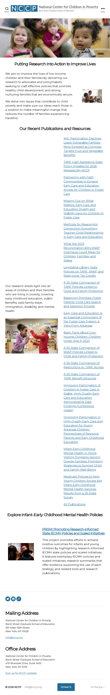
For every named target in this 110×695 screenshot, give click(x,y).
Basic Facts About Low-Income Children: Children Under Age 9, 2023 (82, 336)
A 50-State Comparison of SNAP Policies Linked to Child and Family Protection (83, 352)
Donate (66, 687)
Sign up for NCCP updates (21, 673)
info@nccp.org (14, 637)
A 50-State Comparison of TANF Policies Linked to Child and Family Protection (83, 286)
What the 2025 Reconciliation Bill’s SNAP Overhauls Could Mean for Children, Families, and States (82, 252)
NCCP (17, 687)
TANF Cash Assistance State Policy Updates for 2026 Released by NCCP (83, 166)
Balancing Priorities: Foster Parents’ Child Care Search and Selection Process (82, 302)
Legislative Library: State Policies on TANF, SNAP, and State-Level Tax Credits (84, 271)
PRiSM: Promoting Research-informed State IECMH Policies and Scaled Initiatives (73, 531)
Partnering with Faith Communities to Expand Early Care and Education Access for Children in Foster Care (84, 185)
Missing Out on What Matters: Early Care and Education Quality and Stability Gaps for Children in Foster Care (84, 209)
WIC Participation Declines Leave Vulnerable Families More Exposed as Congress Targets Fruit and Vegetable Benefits (83, 147)
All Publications (74, 504)
